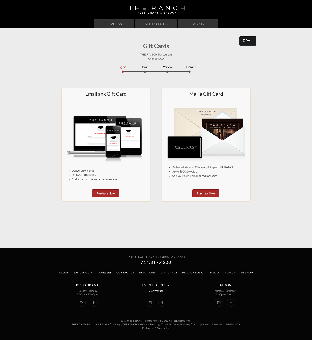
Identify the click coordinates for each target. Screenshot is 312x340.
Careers (105, 272)
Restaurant (113, 24)
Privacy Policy (193, 272)
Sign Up (229, 272)
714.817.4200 (156, 262)
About (63, 272)
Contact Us (125, 272)
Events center (156, 285)
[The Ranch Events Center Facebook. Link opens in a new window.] (162, 302)
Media (214, 272)
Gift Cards (169, 272)
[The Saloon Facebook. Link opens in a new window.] (231, 302)
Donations (147, 272)
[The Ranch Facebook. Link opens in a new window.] (94, 302)
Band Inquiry (83, 272)
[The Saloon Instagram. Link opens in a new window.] (218, 302)
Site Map (246, 272)
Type (123, 67)
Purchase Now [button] (106, 193)
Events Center (155, 24)
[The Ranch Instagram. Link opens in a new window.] (81, 302)
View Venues (156, 290)
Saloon (197, 24)
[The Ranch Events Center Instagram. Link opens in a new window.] (150, 302)
